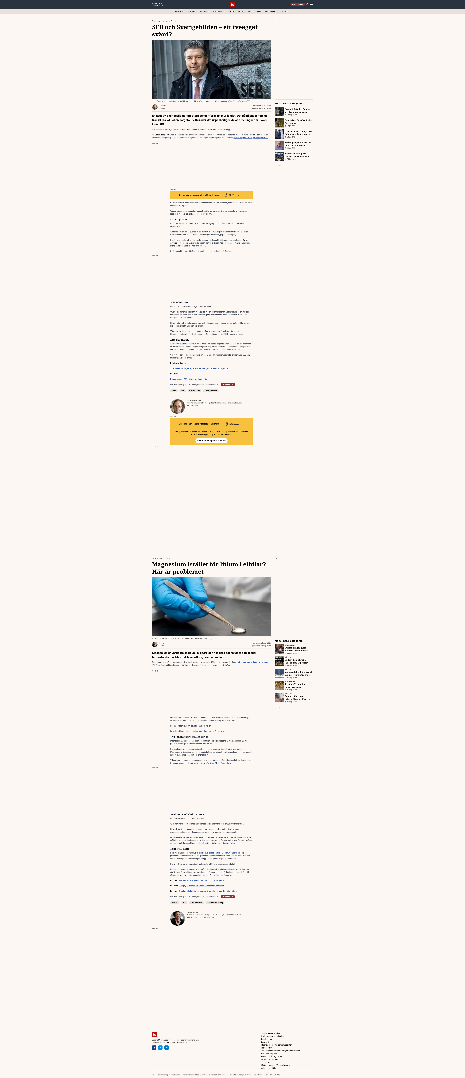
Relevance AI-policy (269, 1053)
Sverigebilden (211, 391)
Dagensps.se (157, 21)
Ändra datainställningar (270, 1068)
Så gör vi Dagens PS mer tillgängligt (276, 1065)
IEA (184, 903)
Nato (174, 391)
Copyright (265, 1042)
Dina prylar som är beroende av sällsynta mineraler (201, 886)
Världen (191, 11)
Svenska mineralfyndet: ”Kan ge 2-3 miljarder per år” (202, 880)
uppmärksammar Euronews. (211, 731)
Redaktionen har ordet (270, 1059)
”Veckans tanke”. (198, 246)
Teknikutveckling (215, 903)
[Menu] (311, 4)
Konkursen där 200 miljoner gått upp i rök (188, 379)
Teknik (231, 11)
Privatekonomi (219, 11)
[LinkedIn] (166, 1047)
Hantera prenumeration (270, 1033)
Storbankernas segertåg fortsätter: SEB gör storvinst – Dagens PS (199, 368)
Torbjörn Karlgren (194, 400)
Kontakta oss (266, 1039)
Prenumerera (297, 4)
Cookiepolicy (266, 1048)
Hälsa (259, 11)
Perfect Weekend (272, 11)
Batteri (175, 903)
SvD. (210, 214)
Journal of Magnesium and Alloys (221, 837)
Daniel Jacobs (192, 912)
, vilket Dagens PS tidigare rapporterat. (250, 138)
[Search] (307, 4)
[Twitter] (160, 1047)
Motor (250, 11)
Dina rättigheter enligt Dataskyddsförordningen (280, 1051)
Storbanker (194, 391)
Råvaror (169, 558)
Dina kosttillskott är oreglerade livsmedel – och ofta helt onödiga (208, 891)
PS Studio (286, 11)
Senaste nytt (179, 11)
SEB (182, 391)
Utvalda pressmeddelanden (272, 1036)
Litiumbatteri (196, 903)
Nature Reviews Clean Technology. (216, 763)
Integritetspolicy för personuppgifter (276, 1045)
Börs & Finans (203, 11)
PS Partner (265, 1062)
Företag (241, 11)
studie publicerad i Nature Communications (218, 853)
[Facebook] (154, 1047)
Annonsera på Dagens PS (271, 1056)
